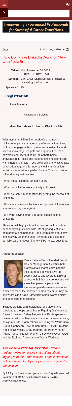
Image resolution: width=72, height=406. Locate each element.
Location (13, 78)
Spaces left (12, 87)
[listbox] (54, 49)
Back (5, 49)
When (15, 70)
